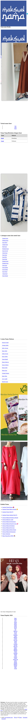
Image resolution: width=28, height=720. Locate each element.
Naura (15, 622)
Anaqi (15, 668)
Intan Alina (4, 376)
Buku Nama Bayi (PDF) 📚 (8, 535)
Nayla (15, 627)
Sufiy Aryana (5, 348)
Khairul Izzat (5, 261)
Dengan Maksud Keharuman (9, 531)
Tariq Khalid (5, 359)
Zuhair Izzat (5, 244)
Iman (15, 618)
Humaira (15, 635)
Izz (15, 629)
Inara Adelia (5, 356)
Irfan (15, 667)
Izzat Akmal (5, 275)
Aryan (15, 632)
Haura (15, 624)
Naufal (15, 654)
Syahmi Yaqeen (5, 373)
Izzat (15, 128)
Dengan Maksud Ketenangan (9, 521)
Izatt (15, 127)
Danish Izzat (5, 238)
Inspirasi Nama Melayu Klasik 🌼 (10, 509)
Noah (15, 642)
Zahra (15, 626)
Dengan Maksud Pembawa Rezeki (10, 517)
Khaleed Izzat (5, 248)
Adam (15, 641)
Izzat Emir (4, 259)
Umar (15, 633)
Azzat (2, 141)
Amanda (15, 653)
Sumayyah (15, 659)
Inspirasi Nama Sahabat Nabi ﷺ (9, 515)
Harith (15, 666)
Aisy (15, 620)
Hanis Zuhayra (5, 362)
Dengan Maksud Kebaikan (8, 525)
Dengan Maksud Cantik (7, 519)
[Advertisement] (14, 28)
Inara (15, 628)
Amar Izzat (4, 273)
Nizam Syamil (5, 342)
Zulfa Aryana (5, 353)
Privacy (15, 717)
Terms (20, 717)
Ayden (15, 638)
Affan (15, 660)
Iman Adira (4, 351)
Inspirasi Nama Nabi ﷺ (7, 512)
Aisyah (15, 645)
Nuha (15, 636)
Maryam (15, 646)
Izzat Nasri (4, 271)
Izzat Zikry (4, 242)
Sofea (15, 619)
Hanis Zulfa (4, 367)
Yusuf (15, 651)
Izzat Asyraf (5, 250)
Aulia (15, 655)
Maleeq (15, 664)
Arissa (15, 658)
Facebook (25, 717)
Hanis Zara (4, 370)
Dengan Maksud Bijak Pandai (9, 529)
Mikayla (15, 631)
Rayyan (15, 640)
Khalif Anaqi (5, 381)
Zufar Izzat (4, 253)
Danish (15, 663)
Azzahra (15, 644)
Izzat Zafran (5, 267)
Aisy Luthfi (4, 379)
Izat (15, 126)
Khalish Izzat (5, 263)
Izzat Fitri (4, 257)
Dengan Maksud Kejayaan (8, 527)
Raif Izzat (4, 246)
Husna (15, 662)
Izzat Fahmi (5, 269)
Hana (15, 623)
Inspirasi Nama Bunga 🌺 (8, 507)
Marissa (15, 650)
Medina (15, 637)
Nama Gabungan (6, 533)
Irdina (15, 648)
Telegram (3, 718)
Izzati (2, 138)
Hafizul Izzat (5, 240)
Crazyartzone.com (8, 717)
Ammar (15, 657)
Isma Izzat (4, 255)
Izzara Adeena (5, 365)
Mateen (15, 649)
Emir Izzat (4, 265)
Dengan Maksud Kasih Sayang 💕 (10, 523)
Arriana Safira (5, 345)
